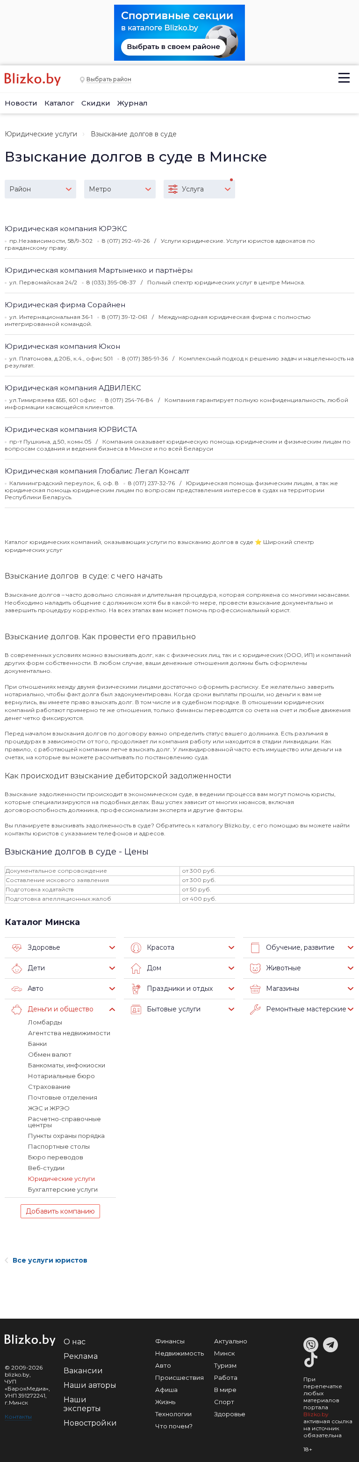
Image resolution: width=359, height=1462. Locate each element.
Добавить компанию (60, 1211)
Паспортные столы (59, 1146)
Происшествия (179, 1377)
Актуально (230, 1341)
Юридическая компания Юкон (62, 346)
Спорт (224, 1401)
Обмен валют (50, 1054)
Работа (225, 1377)
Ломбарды (45, 1022)
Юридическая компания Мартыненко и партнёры (99, 270)
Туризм (225, 1365)
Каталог (59, 102)
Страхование (49, 1086)
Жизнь (165, 1401)
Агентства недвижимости (69, 1033)
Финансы (170, 1341)
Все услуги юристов (50, 1260)
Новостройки (90, 1423)
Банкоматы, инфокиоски (66, 1065)
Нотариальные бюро (61, 1076)
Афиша (166, 1389)
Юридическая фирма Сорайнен (65, 304)
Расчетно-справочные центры (64, 1122)
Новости (21, 102)
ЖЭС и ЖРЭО (49, 1108)
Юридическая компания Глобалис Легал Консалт (97, 470)
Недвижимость (179, 1353)
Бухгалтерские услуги (63, 1189)
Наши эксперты (82, 1404)
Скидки (95, 102)
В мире (225, 1389)
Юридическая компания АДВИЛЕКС (73, 387)
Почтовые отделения (62, 1097)
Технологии (173, 1414)
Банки (37, 1043)
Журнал (132, 102)
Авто (163, 1365)
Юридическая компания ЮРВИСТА (71, 429)
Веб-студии (46, 1168)
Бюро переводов (55, 1157)
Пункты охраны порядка (66, 1135)
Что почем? (174, 1426)
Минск (224, 1353)
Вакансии (83, 1370)
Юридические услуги (41, 134)
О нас (75, 1341)
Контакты (18, 1416)
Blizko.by (316, 1414)
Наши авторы (90, 1385)
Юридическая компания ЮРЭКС (66, 228)
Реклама (81, 1356)
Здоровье (229, 1414)
